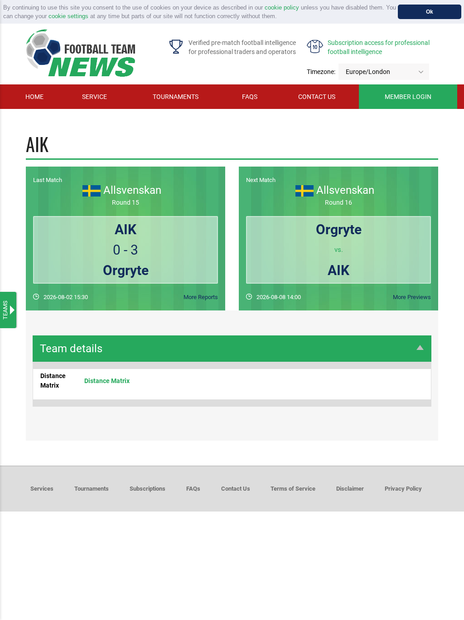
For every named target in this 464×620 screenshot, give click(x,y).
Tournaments (175, 96)
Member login (408, 96)
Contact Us (235, 488)
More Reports (201, 297)
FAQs (249, 96)
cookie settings (68, 16)
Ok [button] (429, 12)
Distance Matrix (107, 380)
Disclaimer (350, 488)
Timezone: (321, 71)
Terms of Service (293, 488)
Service (94, 96)
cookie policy (282, 7)
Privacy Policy (403, 488)
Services (41, 488)
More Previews (412, 297)
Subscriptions (147, 488)
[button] (280, 17)
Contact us (316, 96)
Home (34, 96)
